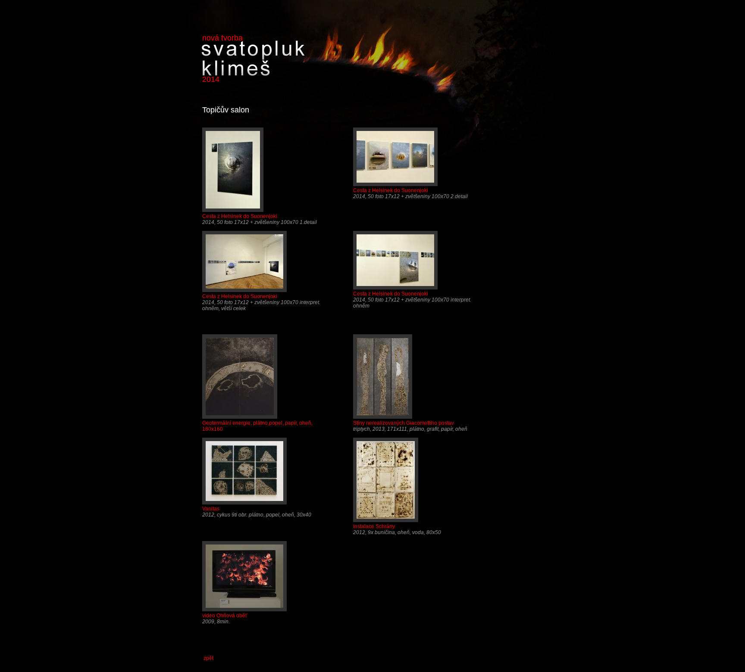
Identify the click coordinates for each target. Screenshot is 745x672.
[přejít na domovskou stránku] (253, 72)
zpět (208, 658)
